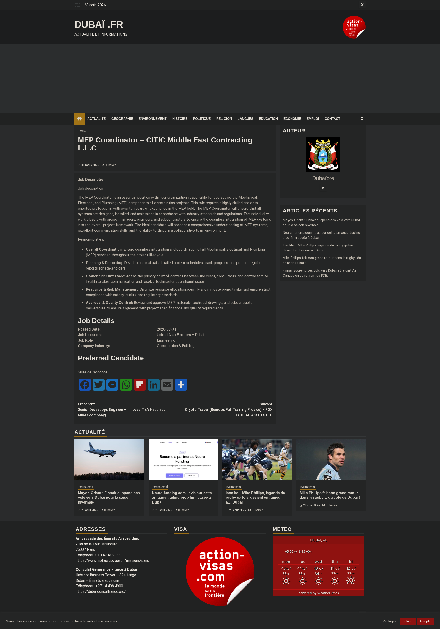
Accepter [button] (426, 621)
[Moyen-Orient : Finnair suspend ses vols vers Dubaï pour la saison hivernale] (109, 459)
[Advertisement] (220, 79)
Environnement (153, 118)
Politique (202, 118)
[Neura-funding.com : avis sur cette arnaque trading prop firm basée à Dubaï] (183, 459)
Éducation (268, 118)
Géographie (122, 118)
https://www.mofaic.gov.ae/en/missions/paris (112, 560)
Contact (332, 118)
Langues (245, 118)
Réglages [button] (389, 621)
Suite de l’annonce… (94, 372)
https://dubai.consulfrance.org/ (101, 591)
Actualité (96, 118)
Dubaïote (110, 165)
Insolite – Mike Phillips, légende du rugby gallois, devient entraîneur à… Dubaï (255, 497)
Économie (292, 118)
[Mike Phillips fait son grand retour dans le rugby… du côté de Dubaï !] (331, 459)
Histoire (179, 118)
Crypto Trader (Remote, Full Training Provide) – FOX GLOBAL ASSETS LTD (228, 409)
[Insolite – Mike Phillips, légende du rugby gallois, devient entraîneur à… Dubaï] (257, 459)
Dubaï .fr (98, 24)
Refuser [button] (408, 621)
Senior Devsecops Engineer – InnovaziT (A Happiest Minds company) (121, 409)
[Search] (362, 118)
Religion (224, 118)
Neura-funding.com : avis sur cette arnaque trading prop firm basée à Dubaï (182, 497)
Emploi (313, 118)
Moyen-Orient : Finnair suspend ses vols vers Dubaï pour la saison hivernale (109, 497)
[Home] (79, 119)
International (86, 486)
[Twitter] (323, 187)
